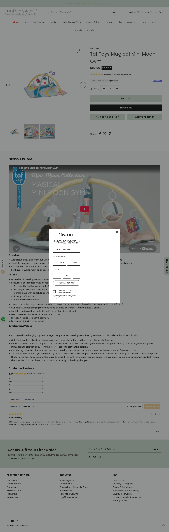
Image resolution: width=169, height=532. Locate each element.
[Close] (117, 232)
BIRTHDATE (57, 270)
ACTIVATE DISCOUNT (67, 283)
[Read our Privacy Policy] (78, 296)
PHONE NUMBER (59, 256)
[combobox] (59, 262)
